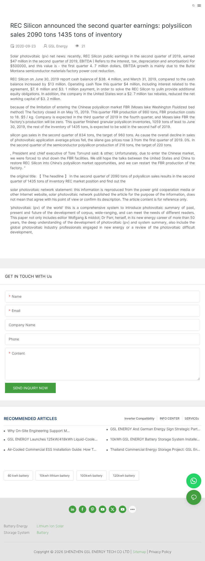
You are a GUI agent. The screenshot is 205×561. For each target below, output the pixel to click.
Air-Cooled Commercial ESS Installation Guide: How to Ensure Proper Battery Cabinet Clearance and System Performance (53, 449)
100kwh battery (91, 475)
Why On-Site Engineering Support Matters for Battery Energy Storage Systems (39, 430)
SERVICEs (192, 418)
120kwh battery (124, 475)
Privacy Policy (160, 552)
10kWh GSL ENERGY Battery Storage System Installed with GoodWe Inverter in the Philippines (155, 439)
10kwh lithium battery (55, 475)
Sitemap (139, 552)
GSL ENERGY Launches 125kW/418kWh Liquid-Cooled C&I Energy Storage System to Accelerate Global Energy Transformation (53, 439)
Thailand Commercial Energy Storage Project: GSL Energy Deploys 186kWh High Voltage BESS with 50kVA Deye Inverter (155, 449)
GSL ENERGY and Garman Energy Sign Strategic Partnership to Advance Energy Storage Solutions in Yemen (155, 429)
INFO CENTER (170, 418)
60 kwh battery (18, 475)
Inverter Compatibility (139, 418)
